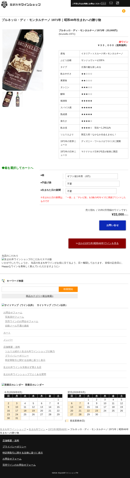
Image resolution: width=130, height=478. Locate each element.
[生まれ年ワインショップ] (25, 6)
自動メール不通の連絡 (17, 325)
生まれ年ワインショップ (13, 429)
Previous (7, 72)
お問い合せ (112, 225)
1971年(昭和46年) (57, 429)
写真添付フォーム (14, 317)
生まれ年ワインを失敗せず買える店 (22, 367)
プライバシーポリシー (17, 355)
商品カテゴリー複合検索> (39, 296)
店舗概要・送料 (11, 347)
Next (39, 70)
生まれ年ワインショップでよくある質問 (24, 374)
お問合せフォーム (12, 312)
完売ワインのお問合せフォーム (21, 321)
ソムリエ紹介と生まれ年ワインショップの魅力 (30, 351)
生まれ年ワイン (37, 429)
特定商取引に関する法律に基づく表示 (25, 360)
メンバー (8, 340)
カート (6, 332)
